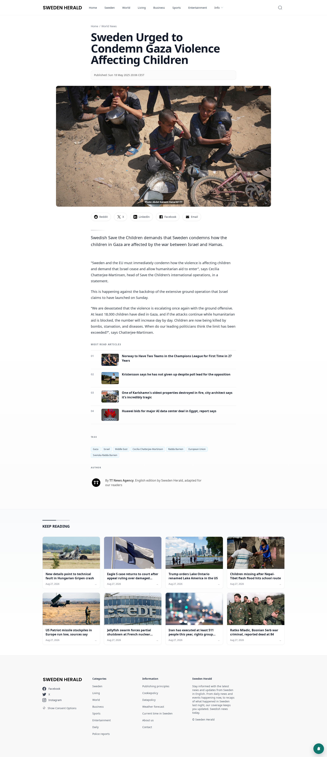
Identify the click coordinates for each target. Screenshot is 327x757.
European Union (197, 449)
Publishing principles (155, 686)
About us (148, 720)
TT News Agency (121, 480)
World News (109, 26)
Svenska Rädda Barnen (105, 455)
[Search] (280, 7)
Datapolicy (149, 700)
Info (217, 7)
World (126, 7)
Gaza (95, 449)
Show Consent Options (62, 708)
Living (142, 7)
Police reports (101, 734)
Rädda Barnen (175, 449)
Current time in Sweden (157, 713)
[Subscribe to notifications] (318, 748)
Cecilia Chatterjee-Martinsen (148, 449)
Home (93, 7)
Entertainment (197, 7)
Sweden (109, 7)
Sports (176, 7)
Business (159, 7)
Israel (107, 449)
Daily (95, 727)
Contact (147, 727)
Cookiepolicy (150, 693)
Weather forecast (153, 706)
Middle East (121, 449)
